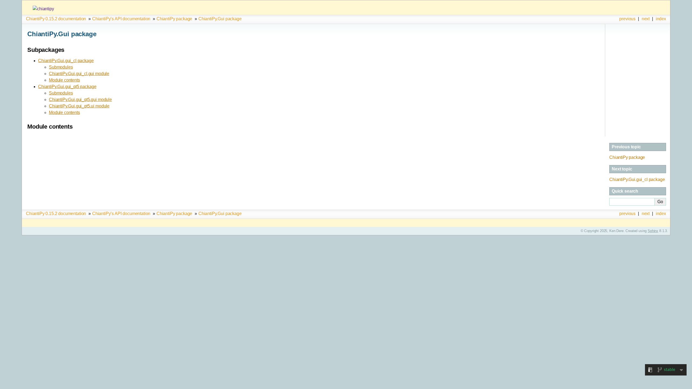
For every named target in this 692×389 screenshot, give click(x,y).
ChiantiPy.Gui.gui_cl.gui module (79, 73)
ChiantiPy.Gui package (220, 18)
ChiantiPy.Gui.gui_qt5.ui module (79, 106)
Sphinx (653, 231)
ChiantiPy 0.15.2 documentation (56, 18)
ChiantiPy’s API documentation (121, 18)
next (646, 18)
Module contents (64, 80)
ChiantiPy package (174, 18)
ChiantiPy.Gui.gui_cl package (66, 60)
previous (627, 18)
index (661, 18)
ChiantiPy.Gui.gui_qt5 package (67, 86)
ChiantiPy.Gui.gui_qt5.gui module (80, 99)
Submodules (61, 67)
